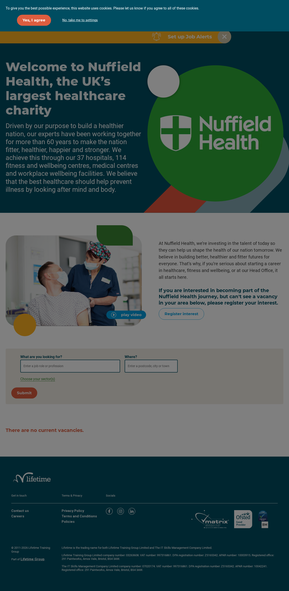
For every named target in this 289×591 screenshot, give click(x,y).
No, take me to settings (80, 20)
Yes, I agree (34, 20)
